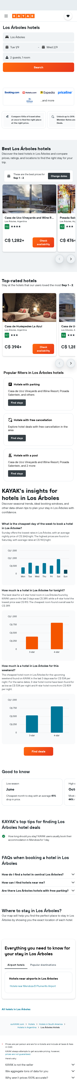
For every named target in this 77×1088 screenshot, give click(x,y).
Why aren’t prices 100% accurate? (26, 1077)
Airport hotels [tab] (16, 964)
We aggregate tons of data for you (26, 1071)
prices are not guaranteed (17, 1054)
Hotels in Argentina (27, 1027)
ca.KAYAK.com (17, 1024)
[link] (17, 402)
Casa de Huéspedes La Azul (23, 326)
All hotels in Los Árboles (16, 1009)
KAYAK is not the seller (19, 1064)
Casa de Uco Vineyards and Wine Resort (29, 217)
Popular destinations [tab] (43, 964)
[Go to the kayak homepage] (23, 16)
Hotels (31, 1024)
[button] (6, 16)
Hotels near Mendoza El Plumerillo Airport (33, 986)
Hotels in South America (50, 1024)
